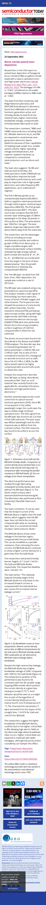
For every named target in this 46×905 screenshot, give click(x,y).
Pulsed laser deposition (21, 748)
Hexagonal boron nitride (16, 751)
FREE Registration (23, 33)
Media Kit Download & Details (12, 824)
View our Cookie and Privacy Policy (10, 881)
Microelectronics (19, 51)
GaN (31, 751)
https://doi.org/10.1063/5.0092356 (20, 759)
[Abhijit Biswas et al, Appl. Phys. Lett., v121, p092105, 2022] (21, 84)
